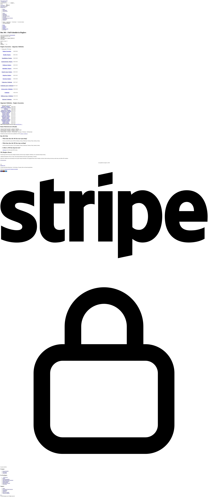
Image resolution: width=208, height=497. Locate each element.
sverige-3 (21, 133)
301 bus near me (3, 160)
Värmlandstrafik (12, 35)
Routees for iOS (7, 169)
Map (1, 43)
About (4, 488)
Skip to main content (3, 0)
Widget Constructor (6, 481)
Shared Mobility (5, 482)
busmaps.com (4, 1)
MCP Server (5, 477)
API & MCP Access (3, 6)
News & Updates (6, 471)
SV (1, 495)
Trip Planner (2, 5)
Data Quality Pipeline (6, 483)
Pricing (4, 478)
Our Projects (5, 484)
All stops (9, 49)
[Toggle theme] (5, 5)
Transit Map (5, 473)
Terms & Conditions (6, 493)
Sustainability (5, 490)
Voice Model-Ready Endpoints (8, 480)
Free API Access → (19, 124)
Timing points (4, 49)
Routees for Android (14, 169)
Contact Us (4, 491)
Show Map (2, 37)
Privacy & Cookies (6, 492)
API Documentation (6, 479)
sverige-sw (26, 133)
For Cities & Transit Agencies (8, 489)
